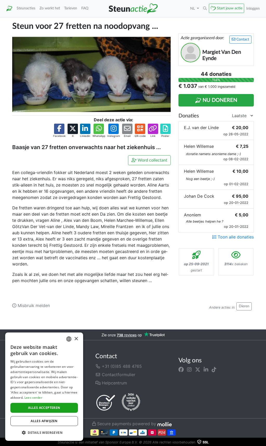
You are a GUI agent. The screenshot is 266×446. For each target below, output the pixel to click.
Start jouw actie (229, 8)
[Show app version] (262, 442)
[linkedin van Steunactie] (206, 369)
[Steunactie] (9, 8)
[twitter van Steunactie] (197, 369)
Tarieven (70, 8)
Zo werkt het (49, 8)
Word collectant (152, 160)
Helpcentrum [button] (114, 382)
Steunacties (26, 8)
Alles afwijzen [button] (44, 421)
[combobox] (68, 339)
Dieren (244, 306)
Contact (242, 39)
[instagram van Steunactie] (189, 369)
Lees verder (33, 397)
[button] (205, 9)
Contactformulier (118, 374)
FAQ (84, 8)
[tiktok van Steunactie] (214, 369)
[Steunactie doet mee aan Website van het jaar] (131, 402)
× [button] (76, 339)
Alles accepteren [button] (44, 407)
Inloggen (253, 8)
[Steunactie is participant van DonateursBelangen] (105, 402)
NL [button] (193, 8)
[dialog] (44, 386)
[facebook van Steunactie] (181, 369)
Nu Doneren (219, 100)
